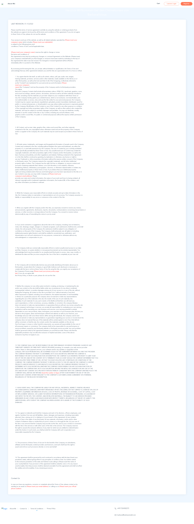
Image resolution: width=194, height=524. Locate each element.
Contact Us (24, 508)
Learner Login (171, 3)
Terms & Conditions (38, 508)
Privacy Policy (51, 508)
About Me (11, 3)
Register (186, 3)
